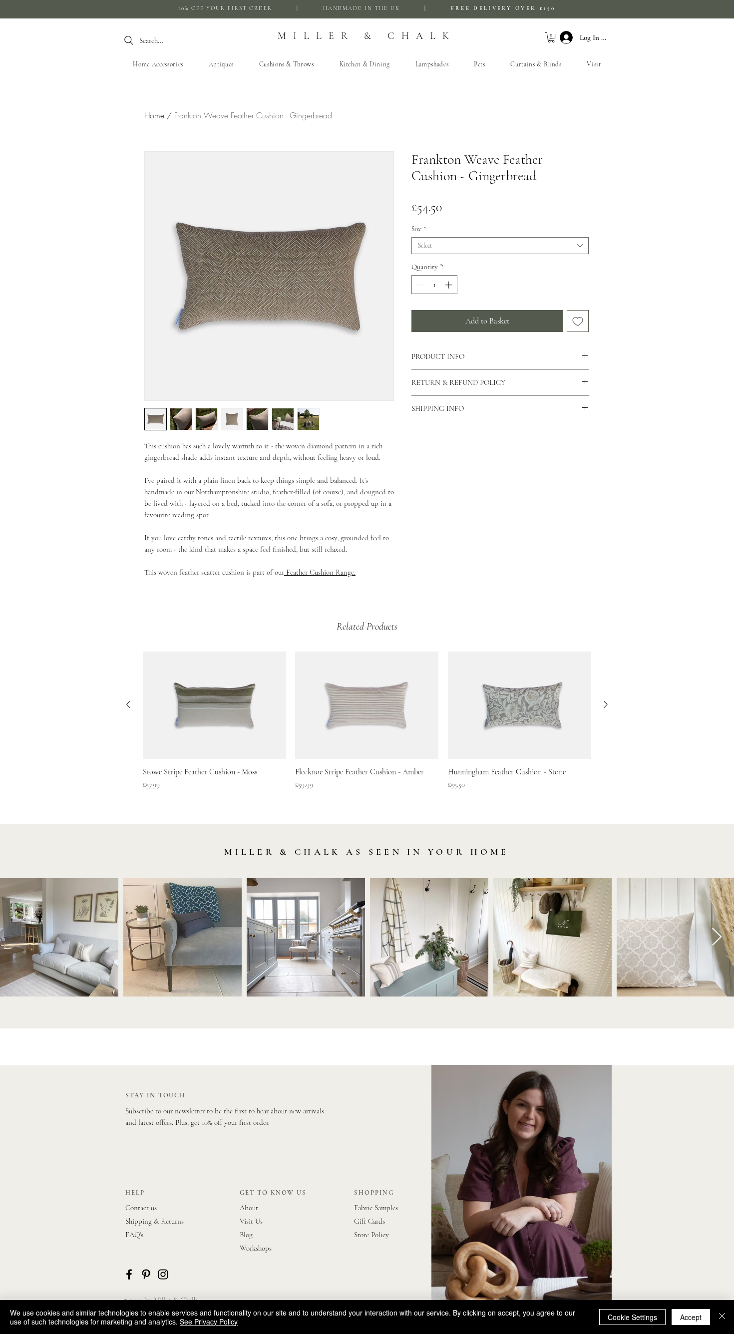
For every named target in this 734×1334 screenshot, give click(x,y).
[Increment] (449, 285)
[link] (551, 37)
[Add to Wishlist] (578, 321)
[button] (286, 64)
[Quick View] (214, 705)
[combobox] (500, 245)
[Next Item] (717, 937)
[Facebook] (129, 1274)
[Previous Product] (128, 704)
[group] (367, 726)
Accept (691, 1317)
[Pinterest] (146, 1274)
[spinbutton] (434, 285)
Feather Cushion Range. (320, 572)
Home (154, 115)
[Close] (722, 1317)
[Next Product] (606, 704)
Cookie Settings (632, 1317)
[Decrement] (419, 285)
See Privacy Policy (209, 1322)
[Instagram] (163, 1274)
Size (418, 229)
